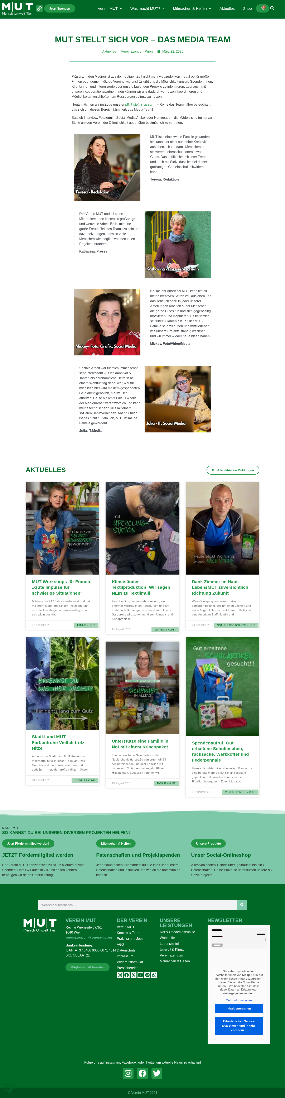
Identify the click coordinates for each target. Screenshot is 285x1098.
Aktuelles (227, 8)
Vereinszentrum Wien (137, 51)
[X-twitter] (133, 975)
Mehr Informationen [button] (239, 1000)
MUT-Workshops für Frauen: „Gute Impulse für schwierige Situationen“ (62, 587)
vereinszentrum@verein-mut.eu (89, 937)
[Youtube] (140, 975)
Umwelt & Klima (172, 949)
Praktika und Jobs (130, 938)
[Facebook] (127, 975)
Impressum (125, 956)
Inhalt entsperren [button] (239, 1008)
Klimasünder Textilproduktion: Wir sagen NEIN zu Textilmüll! (141, 587)
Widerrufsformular (130, 962)
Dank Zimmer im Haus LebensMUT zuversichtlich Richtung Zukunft (220, 587)
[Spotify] (147, 975)
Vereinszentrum (171, 955)
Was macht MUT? (145, 8)
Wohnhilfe (167, 938)
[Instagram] (120, 975)
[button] (9, 1089)
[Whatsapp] (154, 975)
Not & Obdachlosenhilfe (177, 932)
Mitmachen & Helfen (190, 8)
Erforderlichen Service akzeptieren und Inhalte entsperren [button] (239, 1026)
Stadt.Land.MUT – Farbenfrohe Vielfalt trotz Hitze (58, 742)
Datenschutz (126, 950)
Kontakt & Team (128, 933)
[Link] (39, 8)
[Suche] (242, 905)
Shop (247, 8)
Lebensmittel (169, 943)
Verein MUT (108, 8)
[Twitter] (156, 1073)
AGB (120, 944)
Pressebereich (127, 968)
